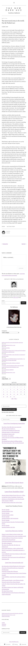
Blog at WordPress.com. (14, 641)
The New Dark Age (14, 9)
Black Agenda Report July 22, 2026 (8, 345)
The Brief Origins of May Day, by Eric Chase (12, 502)
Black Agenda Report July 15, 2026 (8, 372)
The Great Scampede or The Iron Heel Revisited (13, 443)
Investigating (14, 423)
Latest (5, 423)
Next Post (23, 243)
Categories (4, 331)
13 (3, 391)
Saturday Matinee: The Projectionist (10, 518)
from (8, 423)
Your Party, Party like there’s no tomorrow (11, 427)
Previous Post (5, 243)
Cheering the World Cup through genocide (12, 541)
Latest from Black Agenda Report (14, 482)
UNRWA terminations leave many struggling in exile (14, 536)
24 (17, 394)
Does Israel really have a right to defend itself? (12, 548)
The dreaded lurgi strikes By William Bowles (12, 441)
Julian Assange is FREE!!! (7, 500)
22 (10, 394)
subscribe (23, 632)
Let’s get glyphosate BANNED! (8, 369)
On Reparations (5, 589)
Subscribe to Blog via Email (9, 409)
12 (24, 389)
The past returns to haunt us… (8, 428)
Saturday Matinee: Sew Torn (8, 527)
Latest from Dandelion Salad (14, 492)
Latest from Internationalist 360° (14, 562)
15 (10, 391)
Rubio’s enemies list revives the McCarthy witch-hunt (12, 342)
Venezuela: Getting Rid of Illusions (10, 571)
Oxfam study (15, 297)
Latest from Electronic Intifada (14, 531)
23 (14, 394)
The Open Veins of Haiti (7, 591)
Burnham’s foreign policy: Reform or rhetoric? (11, 363)
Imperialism (21, 423)
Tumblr (3, 622)
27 (3, 396)
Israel (8, 226)
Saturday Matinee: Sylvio (7, 515)
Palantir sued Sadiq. (6, 347)
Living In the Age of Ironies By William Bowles (12, 437)
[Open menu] (14, 3)
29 (10, 396)
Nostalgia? (4, 439)
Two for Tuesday (5, 509)
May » (15, 398)
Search (3, 300)
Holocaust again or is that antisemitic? (10, 432)
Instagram (4, 625)
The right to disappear (7, 543)
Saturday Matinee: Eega (7, 511)
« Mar (12, 398)
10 (17, 389)
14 (7, 391)
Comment (21, 268)
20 (3, 394)
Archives (4, 377)
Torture (10, 226)
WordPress (4, 624)
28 (7, 396)
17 (17, 391)
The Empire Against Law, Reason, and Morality (12, 587)
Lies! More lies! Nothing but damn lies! (11, 430)
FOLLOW (23, 419)
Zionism (13, 226)
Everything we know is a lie (8, 434)
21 (7, 394)
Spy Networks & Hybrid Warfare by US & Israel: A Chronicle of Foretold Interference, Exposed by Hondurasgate (13, 567)
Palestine (3, 226)
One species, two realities (8, 436)
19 (24, 391)
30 (14, 396)
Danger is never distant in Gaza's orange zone (12, 534)
